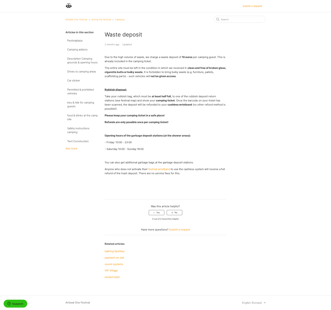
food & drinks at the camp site (82, 117)
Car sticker (73, 80)
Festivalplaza (74, 40)
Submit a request (252, 5)
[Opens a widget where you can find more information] (15, 304)
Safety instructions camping (78, 130)
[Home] (69, 7)
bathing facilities (115, 251)
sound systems (114, 264)
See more (71, 148)
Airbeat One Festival (76, 19)
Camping (119, 19)
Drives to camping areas (81, 71)
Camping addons (77, 49)
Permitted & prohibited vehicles (80, 91)
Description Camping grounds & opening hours (82, 60)
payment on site (114, 257)
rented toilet (112, 277)
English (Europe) (252, 302)
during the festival (101, 19)
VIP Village (111, 270)
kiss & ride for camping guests (80, 104)
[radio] (156, 212)
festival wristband (159, 169)
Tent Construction (78, 141)
